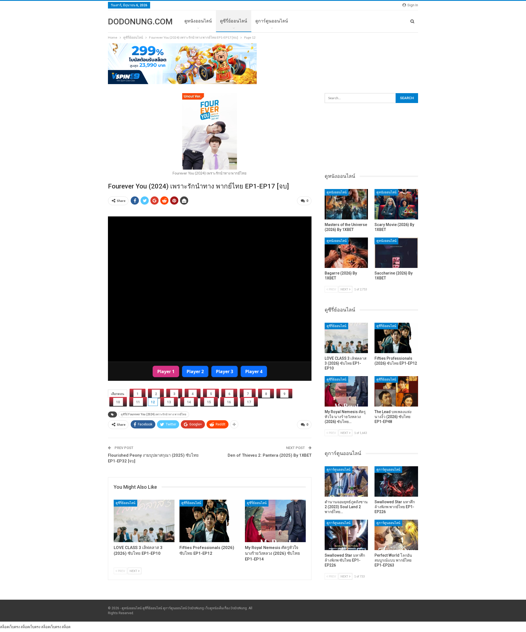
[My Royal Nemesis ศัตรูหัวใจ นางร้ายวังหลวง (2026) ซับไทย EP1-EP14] (275, 521)
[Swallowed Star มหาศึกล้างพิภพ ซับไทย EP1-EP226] (346, 535)
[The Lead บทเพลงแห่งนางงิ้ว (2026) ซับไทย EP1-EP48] (396, 391)
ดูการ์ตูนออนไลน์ (271, 21)
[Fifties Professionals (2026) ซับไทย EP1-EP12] (209, 521)
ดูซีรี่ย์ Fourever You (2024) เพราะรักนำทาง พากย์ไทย (153, 414)
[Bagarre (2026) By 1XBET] (346, 253)
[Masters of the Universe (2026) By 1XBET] (346, 204)
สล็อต (66, 627)
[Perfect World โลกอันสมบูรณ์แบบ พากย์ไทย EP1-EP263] (396, 535)
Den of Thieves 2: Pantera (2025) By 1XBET (269, 455)
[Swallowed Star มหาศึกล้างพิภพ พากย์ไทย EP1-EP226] (396, 481)
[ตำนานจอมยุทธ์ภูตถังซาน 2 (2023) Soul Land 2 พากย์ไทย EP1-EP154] (346, 481)
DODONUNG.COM (140, 21)
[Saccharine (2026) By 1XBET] (396, 253)
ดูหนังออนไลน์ (198, 21)
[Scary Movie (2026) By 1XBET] (396, 204)
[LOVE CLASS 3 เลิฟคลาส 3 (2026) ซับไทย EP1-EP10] (144, 521)
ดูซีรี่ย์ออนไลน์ (233, 21)
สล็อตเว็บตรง (10, 627)
